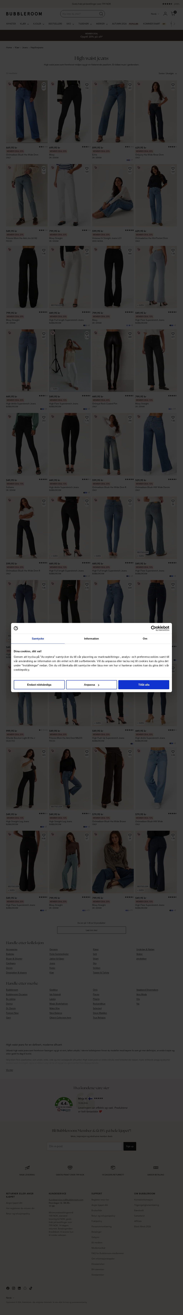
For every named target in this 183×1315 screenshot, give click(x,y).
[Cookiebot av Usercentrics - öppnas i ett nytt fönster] (153, 628)
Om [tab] (145, 638)
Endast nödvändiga (39, 684)
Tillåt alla (143, 684)
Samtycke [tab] (38, 638)
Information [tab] (91, 638)
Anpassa (89, 684)
